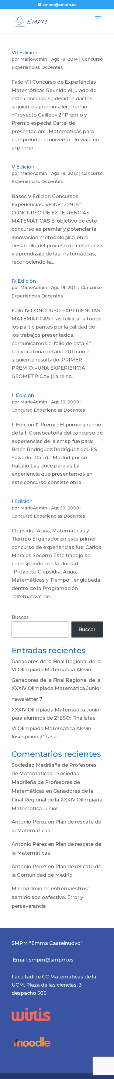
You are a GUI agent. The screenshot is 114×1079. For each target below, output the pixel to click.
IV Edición (24, 281)
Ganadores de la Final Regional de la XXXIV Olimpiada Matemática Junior (57, 799)
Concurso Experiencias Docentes (48, 410)
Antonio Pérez (29, 822)
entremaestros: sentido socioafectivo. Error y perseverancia (50, 897)
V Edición (23, 167)
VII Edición (24, 53)
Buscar (20, 617)
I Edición (22, 501)
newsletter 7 (27, 699)
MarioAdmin (33, 59)
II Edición (23, 395)
